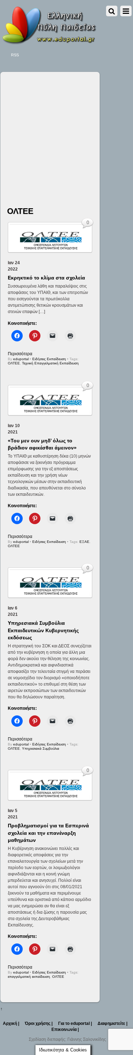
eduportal (21, 359)
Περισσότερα (20, 353)
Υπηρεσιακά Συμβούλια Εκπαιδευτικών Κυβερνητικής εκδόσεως (43, 630)
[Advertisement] (66, 133)
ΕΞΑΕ (84, 542)
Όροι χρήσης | (38, 1023)
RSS (15, 55)
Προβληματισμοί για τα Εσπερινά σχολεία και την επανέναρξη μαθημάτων (48, 833)
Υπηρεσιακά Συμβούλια (40, 748)
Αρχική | (11, 1023)
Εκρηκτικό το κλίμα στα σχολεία (46, 277)
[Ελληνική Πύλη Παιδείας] (48, 42)
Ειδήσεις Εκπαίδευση (49, 359)
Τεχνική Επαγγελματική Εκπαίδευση (50, 363)
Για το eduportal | (75, 1023)
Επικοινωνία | (65, 1029)
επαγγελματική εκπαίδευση (29, 977)
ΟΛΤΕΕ (14, 363)
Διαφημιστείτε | (112, 1023)
